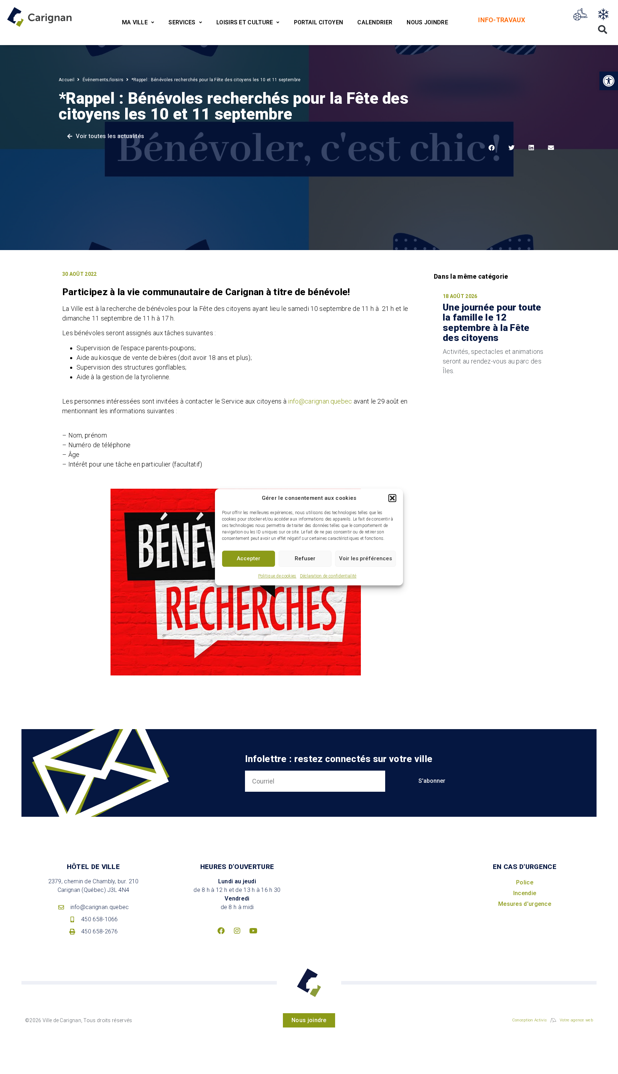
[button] (392, 498)
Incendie (524, 893)
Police (524, 882)
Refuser (305, 558)
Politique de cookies (277, 576)
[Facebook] (221, 931)
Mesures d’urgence (524, 903)
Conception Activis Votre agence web (552, 1020)
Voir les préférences (365, 558)
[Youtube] (253, 931)
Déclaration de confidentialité (328, 576)
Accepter (248, 558)
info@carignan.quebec (320, 401)
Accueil (66, 79)
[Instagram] (237, 931)
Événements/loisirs (103, 79)
